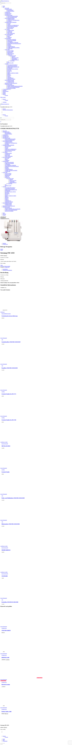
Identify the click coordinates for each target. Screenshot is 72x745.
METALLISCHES (15, 57)
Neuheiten (4, 90)
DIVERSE (9, 75)
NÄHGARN (7, 49)
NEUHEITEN (3, 217)
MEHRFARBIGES (15, 59)
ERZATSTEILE (10, 28)
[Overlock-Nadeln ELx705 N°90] (11, 414)
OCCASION (7, 29)
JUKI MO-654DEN (6, 630)
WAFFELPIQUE (10, 78)
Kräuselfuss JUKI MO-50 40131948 (10, 602)
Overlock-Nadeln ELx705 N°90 (9, 420)
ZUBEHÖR (9, 37)
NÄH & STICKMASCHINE (12, 16)
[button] (0, 105)
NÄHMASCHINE (8, 9)
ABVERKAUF (3, 216)
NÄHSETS (9, 45)
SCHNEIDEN (9, 41)
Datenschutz (20, 734)
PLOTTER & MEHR (9, 34)
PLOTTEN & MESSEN (11, 39)
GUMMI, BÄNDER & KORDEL (13, 47)
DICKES (13, 56)
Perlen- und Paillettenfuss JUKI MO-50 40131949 (13, 498)
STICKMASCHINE (8, 15)
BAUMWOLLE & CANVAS (12, 68)
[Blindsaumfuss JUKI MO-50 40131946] (11, 518)
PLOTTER (9, 35)
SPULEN (9, 23)
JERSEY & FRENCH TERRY (10, 195)
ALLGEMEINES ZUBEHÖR (12, 42)
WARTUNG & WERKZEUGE (13, 25)
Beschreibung (5, 269)
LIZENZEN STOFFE (11, 79)
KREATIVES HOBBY (11, 88)
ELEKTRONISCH (10, 11)
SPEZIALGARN (10, 62)
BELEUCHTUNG (10, 27)
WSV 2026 (7, 8)
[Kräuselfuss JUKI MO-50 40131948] (11, 596)
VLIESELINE (9, 48)
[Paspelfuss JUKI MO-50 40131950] (11, 362)
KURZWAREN (8, 38)
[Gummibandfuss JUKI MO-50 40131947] (11, 336)
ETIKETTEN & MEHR (11, 40)
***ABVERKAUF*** (7, 89)
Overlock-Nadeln (5, 472)
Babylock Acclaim (6, 684)
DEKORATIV (9, 52)
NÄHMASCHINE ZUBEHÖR (10, 22)
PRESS (8, 36)
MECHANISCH (10, 10)
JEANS (6, 194)
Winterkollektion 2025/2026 (12, 65)
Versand (4, 92)
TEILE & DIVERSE (11, 33)
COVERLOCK (8, 14)
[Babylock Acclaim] (20, 677)
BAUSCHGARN (12, 55)
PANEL (8, 76)
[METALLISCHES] (11, 440)
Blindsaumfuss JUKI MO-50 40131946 (11, 524)
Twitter (5, 266)
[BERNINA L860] (19, 650)
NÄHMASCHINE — (11, 19)
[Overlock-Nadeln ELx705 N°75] (11, 388)
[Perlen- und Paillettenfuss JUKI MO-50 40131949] (11, 492)
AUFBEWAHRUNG (11, 46)
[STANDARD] (11, 570)
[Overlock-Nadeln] (11, 466)
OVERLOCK (7, 12)
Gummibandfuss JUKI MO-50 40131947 (11, 342)
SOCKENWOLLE (10, 85)
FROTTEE (9, 69)
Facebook (2, 266)
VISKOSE (9, 77)
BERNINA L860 (5, 657)
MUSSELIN (7, 193)
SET (8, 61)
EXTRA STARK (10, 51)
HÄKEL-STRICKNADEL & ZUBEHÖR (14, 86)
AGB (24, 734)
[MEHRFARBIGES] (11, 544)
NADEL (8, 24)
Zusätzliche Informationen (7, 270)
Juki (2, 339)
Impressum (15, 734)
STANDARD (14, 58)
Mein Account (3, 97)
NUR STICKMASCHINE (12, 17)
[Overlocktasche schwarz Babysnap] (19, 308)
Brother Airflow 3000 (6, 711)
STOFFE (6, 63)
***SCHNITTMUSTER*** (12, 64)
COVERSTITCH (8, 13)
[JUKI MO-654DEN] (19, 624)
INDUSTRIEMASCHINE (10, 18)
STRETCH (7, 176)
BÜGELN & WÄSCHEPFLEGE (11, 83)
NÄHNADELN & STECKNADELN (14, 43)
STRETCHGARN (10, 53)
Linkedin (8, 266)
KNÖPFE (9, 44)
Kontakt (4, 93)
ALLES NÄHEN (10, 50)
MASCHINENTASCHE (9, 80)
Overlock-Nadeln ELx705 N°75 (9, 394)
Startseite (4, 243)
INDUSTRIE (9, 32)
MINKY (8, 74)
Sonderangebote (5, 91)
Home (4, 6)
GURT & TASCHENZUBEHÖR (13, 87)
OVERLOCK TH (10, 82)
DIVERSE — (9, 21)
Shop (4, 7)
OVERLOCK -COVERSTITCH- (13, 20)
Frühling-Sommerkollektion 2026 (13, 66)
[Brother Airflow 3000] (19, 704)
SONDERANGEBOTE (4, 218)
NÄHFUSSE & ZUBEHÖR (12, 26)
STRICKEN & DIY (8, 84)
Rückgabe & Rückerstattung (8, 109)
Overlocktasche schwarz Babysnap (10, 316)
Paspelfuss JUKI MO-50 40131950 (10, 368)
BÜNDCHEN (9, 67)
